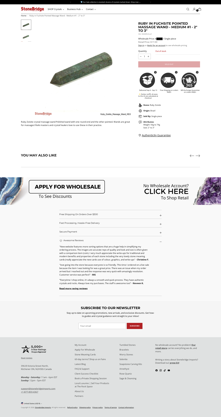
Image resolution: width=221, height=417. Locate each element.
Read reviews (26, 358)
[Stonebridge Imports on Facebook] (156, 371)
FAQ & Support (82, 368)
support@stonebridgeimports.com (38, 388)
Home (23, 15)
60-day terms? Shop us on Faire (90, 359)
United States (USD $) (32, 403)
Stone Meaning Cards (85, 354)
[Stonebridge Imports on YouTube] (169, 371)
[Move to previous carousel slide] (192, 156)
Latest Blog (80, 364)
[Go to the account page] (193, 9)
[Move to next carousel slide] (198, 156)
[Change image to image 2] (26, 36)
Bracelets (124, 349)
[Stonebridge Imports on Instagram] (160, 371)
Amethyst (124, 368)
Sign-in (141, 45)
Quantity (142, 51)
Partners (79, 396)
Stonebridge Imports (43, 407)
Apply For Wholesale (85, 349)
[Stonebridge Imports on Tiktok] (165, 371)
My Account (80, 344)
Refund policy (72, 407)
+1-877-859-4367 (29, 391)
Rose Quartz (125, 373)
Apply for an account (156, 45)
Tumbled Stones (127, 344)
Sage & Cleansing (127, 378)
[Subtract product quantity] (148, 56)
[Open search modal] (187, 9)
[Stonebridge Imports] (32, 9)
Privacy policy (97, 407)
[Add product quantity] (140, 56)
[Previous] (70, 2)
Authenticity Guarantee (156, 135)
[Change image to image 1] (26, 25)
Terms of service (110, 407)
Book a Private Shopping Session (91, 378)
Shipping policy (85, 407)
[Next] (150, 2)
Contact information (126, 407)
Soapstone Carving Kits (130, 364)
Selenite (123, 359)
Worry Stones (126, 354)
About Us (79, 391)
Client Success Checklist (86, 373)
